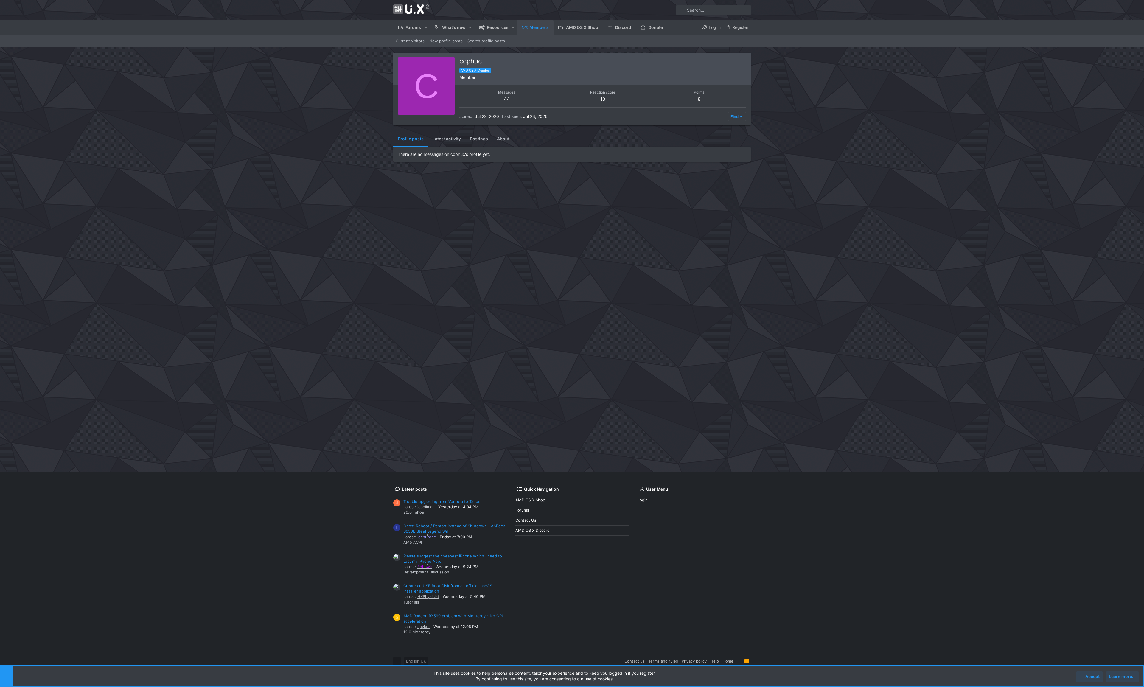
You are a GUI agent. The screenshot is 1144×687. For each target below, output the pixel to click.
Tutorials (411, 602)
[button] (426, 27)
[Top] (739, 661)
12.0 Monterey (416, 632)
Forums (522, 510)
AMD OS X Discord (532, 530)
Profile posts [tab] (411, 138)
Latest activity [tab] (447, 138)
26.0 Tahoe (413, 512)
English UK (416, 661)
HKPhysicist (428, 596)
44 (507, 99)
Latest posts (414, 489)
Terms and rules (663, 661)
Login (643, 500)
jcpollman (426, 506)
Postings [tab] (479, 138)
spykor (423, 626)
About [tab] (503, 138)
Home (727, 661)
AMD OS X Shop (530, 500)
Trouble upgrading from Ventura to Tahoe (442, 501)
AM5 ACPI (412, 542)
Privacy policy (694, 661)
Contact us (525, 520)
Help (714, 661)
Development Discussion (426, 572)
